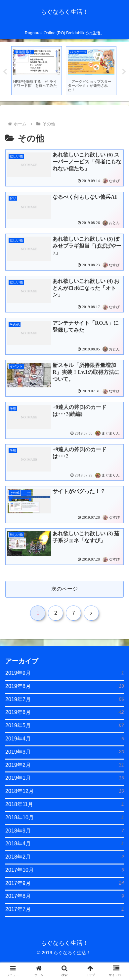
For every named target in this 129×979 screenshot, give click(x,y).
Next (124, 72)
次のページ (64, 589)
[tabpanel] (36, 70)
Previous (5, 72)
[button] (116, 849)
